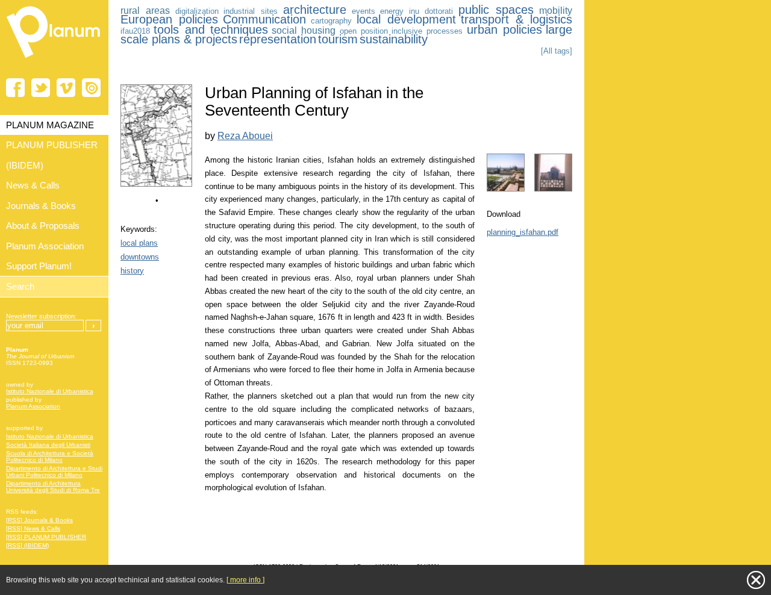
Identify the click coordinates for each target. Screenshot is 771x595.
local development (406, 19)
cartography (331, 20)
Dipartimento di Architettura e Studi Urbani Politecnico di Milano (54, 471)
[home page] (54, 60)
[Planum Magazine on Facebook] (15, 87)
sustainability (394, 39)
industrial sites (250, 11)
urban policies (504, 29)
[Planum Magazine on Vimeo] (66, 87)
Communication (264, 19)
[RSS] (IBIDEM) (27, 545)
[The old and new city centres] (156, 183)
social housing (304, 30)
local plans (139, 243)
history (132, 270)
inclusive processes (427, 31)
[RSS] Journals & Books (39, 520)
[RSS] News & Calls (33, 528)
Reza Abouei (245, 136)
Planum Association (33, 406)
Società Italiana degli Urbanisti (48, 444)
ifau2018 (135, 31)
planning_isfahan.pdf (522, 232)
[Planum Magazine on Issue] (91, 87)
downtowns (139, 256)
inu (414, 11)
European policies (169, 19)
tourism (338, 39)
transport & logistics (516, 19)
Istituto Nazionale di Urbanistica (49, 391)
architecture (314, 9)
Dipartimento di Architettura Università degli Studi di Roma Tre (53, 486)
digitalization (197, 11)
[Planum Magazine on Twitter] (40, 87)
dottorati (439, 11)
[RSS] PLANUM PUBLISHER (46, 537)
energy (392, 11)
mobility (555, 10)
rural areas (145, 10)
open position (364, 31)
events (363, 11)
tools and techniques (211, 29)
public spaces (496, 9)
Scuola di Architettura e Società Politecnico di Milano (49, 456)
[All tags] (556, 50)
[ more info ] (245, 580)
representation (277, 39)
